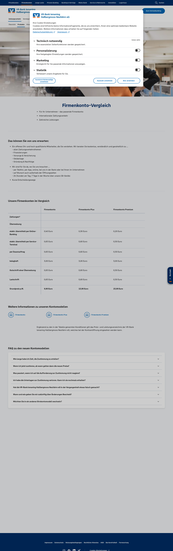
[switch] (137, 50)
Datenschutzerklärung (43, 32)
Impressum (62, 32)
